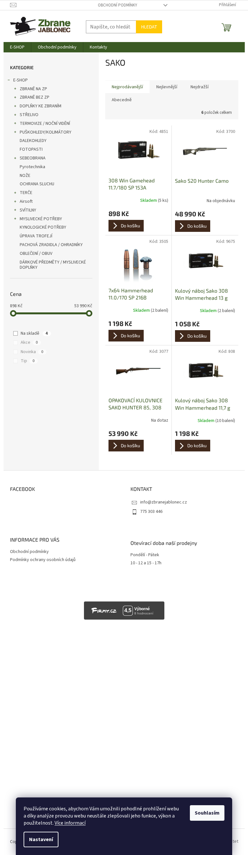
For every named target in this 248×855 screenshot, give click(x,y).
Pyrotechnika (32, 167)
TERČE (26, 192)
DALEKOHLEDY (33, 140)
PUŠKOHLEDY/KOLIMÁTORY (45, 132)
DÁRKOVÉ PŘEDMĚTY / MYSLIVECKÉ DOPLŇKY (53, 265)
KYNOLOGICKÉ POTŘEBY (43, 227)
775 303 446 (151, 511)
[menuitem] (17, 47)
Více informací (70, 823)
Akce (29, 342)
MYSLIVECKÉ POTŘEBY (41, 219)
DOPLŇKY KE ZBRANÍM (40, 106)
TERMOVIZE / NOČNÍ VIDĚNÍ (45, 123)
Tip (28, 361)
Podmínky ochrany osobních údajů (43, 560)
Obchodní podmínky (117, 5)
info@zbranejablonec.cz (163, 502)
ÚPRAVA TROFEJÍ (36, 236)
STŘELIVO (29, 115)
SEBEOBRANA (33, 158)
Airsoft (26, 201)
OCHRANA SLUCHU (37, 184)
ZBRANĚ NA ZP (33, 89)
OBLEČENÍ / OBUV (36, 253)
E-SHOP (20, 80)
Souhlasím (207, 813)
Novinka (32, 352)
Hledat (149, 26)
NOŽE (25, 175)
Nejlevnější (166, 87)
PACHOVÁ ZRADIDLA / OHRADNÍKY (51, 245)
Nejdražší (200, 87)
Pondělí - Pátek (144, 555)
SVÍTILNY (28, 210)
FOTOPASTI (31, 149)
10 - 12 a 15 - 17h (145, 563)
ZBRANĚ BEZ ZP (34, 97)
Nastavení (41, 839)
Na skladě (34, 333)
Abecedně (122, 100)
